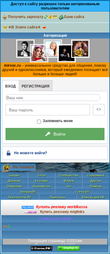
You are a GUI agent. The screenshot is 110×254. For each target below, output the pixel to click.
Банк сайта (74, 17)
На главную (23, 167)
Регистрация (36, 86)
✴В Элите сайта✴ (24, 27)
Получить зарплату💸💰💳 (32, 17)
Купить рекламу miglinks (62, 212)
